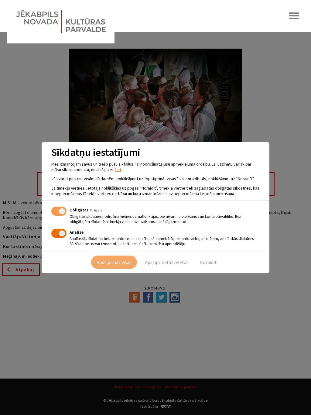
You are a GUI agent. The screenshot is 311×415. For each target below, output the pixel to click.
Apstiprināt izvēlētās (167, 262)
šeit (117, 169)
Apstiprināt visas (114, 262)
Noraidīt (208, 262)
